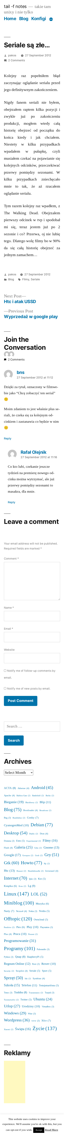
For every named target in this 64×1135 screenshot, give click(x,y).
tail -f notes (15, 6)
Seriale (35, 279)
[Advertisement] (14, 1082)
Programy (19, 948)
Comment (11, 558)
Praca (19, 934)
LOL (39, 894)
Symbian (39, 978)
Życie (45, 1028)
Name (9, 607)
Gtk (11, 863)
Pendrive (9, 927)
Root (36, 964)
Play (32, 927)
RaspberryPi (35, 956)
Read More (51, 1130)
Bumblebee (19, 818)
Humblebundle (36, 871)
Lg (31, 886)
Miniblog (19, 903)
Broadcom (45, 810)
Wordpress (17, 1020)
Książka (10, 886)
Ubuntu (42, 999)
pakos (12, 55)
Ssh (28, 978)
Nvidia (44, 911)
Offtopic (18, 919)
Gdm (38, 848)
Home (10, 18)
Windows (15, 1013)
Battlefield (38, 795)
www (35, 1020)
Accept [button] (38, 1130)
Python (8, 957)
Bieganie (14, 802)
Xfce (46, 1020)
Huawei (21, 871)
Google (12, 855)
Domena (9, 841)
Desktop (15, 833)
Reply (7, 438)
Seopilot (22, 971)
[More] (51, 19)
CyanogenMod (16, 825)
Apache (9, 795)
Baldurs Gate (23, 795)
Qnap (20, 957)
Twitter (26, 999)
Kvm (22, 886)
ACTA (10, 788)
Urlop (12, 1006)
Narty (9, 911)
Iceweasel (51, 871)
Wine (32, 1013)
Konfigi (38, 18)
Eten (20, 840)
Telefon (29, 985)
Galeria (23, 847)
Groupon (27, 855)
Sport (46, 970)
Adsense (23, 788)
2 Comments (16, 60)
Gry (51, 855)
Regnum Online (17, 964)
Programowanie (20, 940)
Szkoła (12, 985)
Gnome (51, 848)
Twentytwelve (11, 1000)
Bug (7, 818)
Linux (16, 894)
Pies (20, 927)
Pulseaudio (43, 949)
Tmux (8, 992)
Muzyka (42, 903)
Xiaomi (8, 1029)
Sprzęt (13, 978)
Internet (15, 878)
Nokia (33, 911)
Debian (42, 825)
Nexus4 (21, 911)
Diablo (33, 834)
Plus (8, 934)
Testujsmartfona (49, 985)
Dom (44, 833)
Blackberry (31, 802)
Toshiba (20, 992)
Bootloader (30, 810)
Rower (48, 964)
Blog (23, 18)
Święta (23, 1029)
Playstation (46, 927)
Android (42, 787)
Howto (31, 863)
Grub (39, 855)
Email (8, 628)
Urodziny (31, 1006)
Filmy (25, 279)
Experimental (33, 841)
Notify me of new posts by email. (28, 688)
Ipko (32, 879)
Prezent (33, 934)
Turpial (49, 992)
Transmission (36, 993)
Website (9, 649)
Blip (45, 802)
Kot (42, 878)
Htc (9, 871)
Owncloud (41, 919)
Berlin (50, 795)
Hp (47, 863)
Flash (8, 847)
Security (9, 971)
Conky (33, 817)
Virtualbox (48, 1006)
